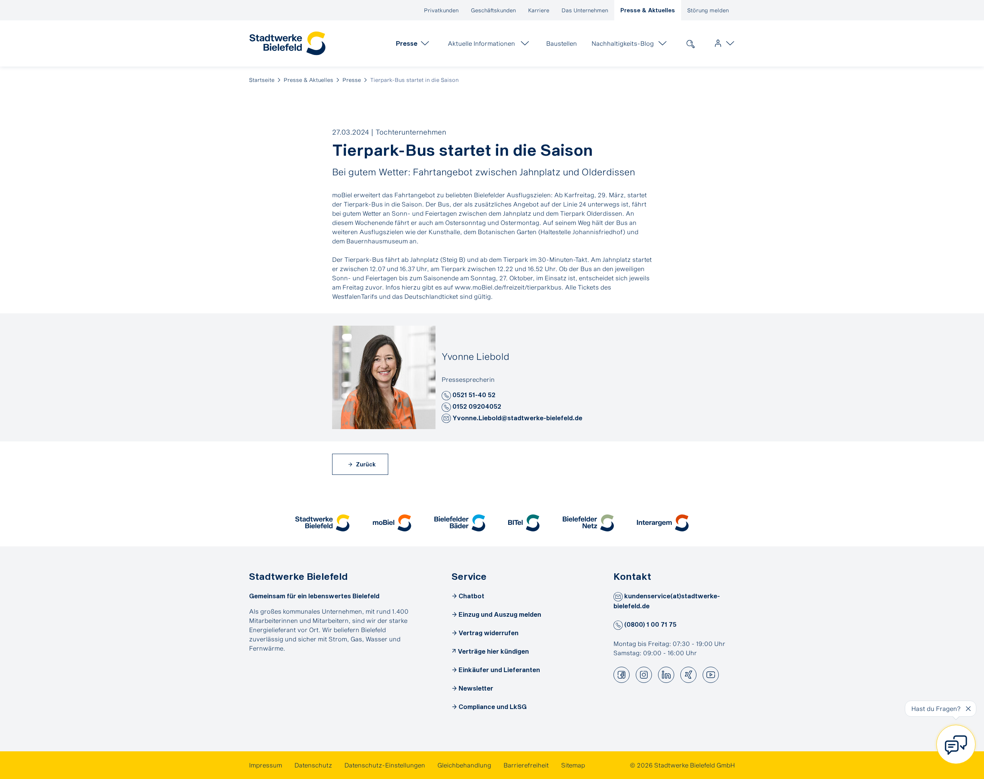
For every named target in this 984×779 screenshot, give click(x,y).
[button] (446, 395)
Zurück (365, 464)
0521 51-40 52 (473, 394)
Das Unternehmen (585, 10)
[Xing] (688, 675)
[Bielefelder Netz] (588, 523)
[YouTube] (711, 675)
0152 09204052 (476, 406)
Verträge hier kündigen (493, 651)
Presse (351, 80)
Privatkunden (441, 10)
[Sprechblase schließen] (968, 708)
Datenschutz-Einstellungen (384, 765)
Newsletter (476, 688)
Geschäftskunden (493, 10)
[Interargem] (663, 523)
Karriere (538, 10)
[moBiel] (392, 523)
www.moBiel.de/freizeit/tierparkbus (508, 287)
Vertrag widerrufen (489, 632)
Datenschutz (313, 765)
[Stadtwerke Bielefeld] (322, 523)
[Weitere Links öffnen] (722, 43)
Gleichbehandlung (464, 765)
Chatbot (471, 595)
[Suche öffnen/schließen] (690, 43)
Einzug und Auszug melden (500, 614)
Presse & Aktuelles (647, 10)
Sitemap (573, 765)
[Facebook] (621, 675)
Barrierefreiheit (526, 765)
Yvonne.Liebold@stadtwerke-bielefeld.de (516, 417)
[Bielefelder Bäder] (460, 523)
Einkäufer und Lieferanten (499, 669)
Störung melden (708, 10)
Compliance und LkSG (493, 706)
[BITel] (523, 523)
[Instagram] (644, 675)
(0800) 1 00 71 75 (649, 624)
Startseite (261, 80)
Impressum (265, 765)
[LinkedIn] (666, 675)
